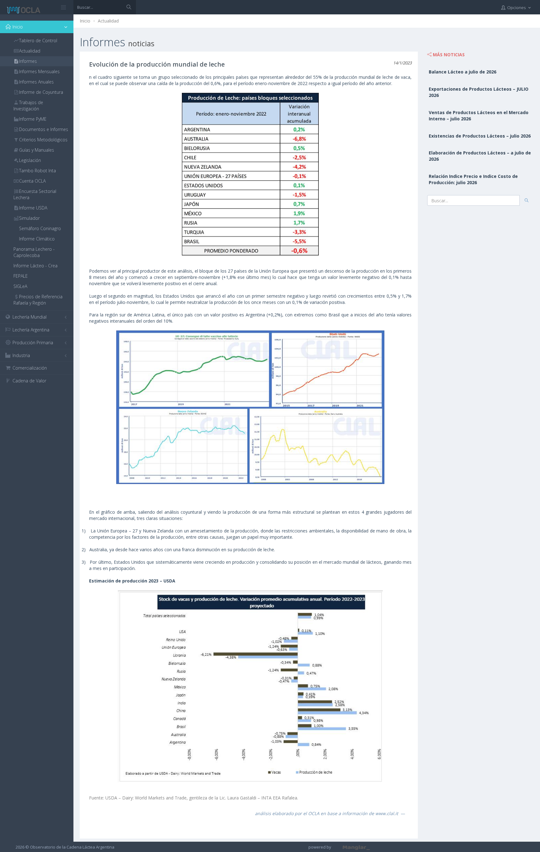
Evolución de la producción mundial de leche (157, 64)
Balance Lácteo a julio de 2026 (462, 72)
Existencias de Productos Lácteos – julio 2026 (480, 136)
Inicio (85, 21)
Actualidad (108, 21)
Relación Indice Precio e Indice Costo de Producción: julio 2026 (473, 179)
